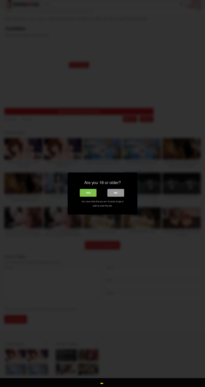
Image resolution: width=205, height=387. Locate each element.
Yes (88, 192)
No (115, 192)
